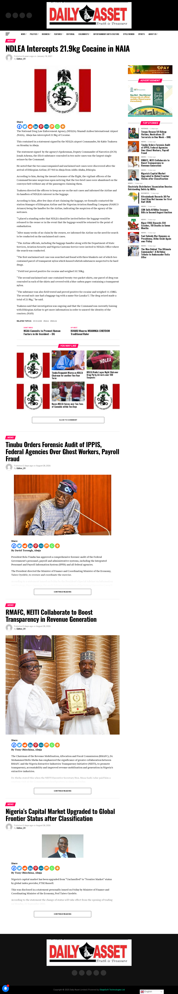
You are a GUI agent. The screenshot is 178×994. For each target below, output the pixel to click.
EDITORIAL (70, 34)
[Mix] (52, 126)
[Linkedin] (35, 126)
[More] (62, 126)
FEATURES (58, 34)
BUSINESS (46, 34)
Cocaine (38, 321)
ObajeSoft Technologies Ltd (112, 990)
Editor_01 (21, 59)
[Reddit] (30, 126)
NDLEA (54, 321)
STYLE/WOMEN (128, 34)
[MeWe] (46, 126)
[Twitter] (24, 126)
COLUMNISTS (83, 34)
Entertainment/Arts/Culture (106, 34)
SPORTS (141, 34)
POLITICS (33, 34)
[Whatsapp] (57, 126)
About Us (152, 34)
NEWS (23, 34)
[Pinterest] (41, 126)
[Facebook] (19, 126)
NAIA (46, 321)
